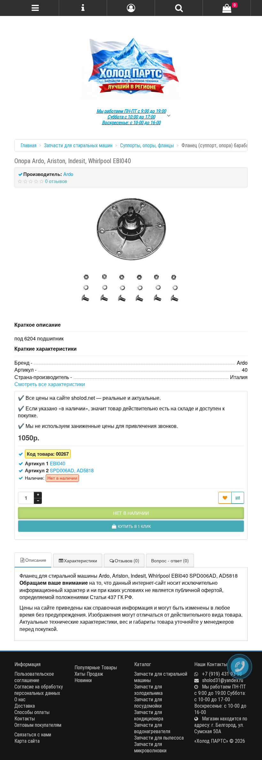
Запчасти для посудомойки (148, 702)
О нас (20, 699)
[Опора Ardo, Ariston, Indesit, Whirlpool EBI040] (131, 251)
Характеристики (80, 560)
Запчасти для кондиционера (148, 715)
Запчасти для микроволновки (150, 747)
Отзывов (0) (127, 560)
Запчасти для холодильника (148, 689)
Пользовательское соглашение (34, 677)
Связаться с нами (32, 734)
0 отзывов (56, 181)
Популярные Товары (95, 667)
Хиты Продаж (88, 674)
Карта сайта (27, 741)
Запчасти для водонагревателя (152, 728)
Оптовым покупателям (37, 725)
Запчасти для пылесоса (159, 737)
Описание (35, 560)
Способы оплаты (32, 712)
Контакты (24, 718)
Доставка (24, 706)
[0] (226, 8)
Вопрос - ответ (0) (170, 560)
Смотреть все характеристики (49, 384)
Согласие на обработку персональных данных (38, 689)
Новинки (83, 680)
